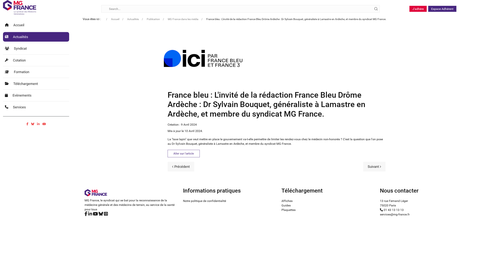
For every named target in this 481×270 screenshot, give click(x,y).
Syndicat (20, 48)
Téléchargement (25, 84)
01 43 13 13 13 (393, 210)
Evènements (22, 95)
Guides (286, 205)
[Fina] (19, 7)
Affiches (287, 201)
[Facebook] (27, 124)
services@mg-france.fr (395, 214)
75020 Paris (388, 205)
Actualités (20, 37)
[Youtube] (44, 124)
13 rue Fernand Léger (394, 201)
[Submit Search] (376, 9)
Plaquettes (288, 210)
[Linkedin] (38, 124)
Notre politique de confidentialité (204, 201)
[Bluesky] (32, 124)
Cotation (19, 60)
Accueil (18, 25)
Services (19, 107)
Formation (21, 72)
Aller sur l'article (183, 153)
